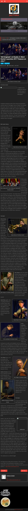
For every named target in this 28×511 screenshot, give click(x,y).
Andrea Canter (11, 65)
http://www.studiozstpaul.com (12, 466)
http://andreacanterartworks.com (14, 480)
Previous (2, 25)
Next (26, 25)
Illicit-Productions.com (18, 509)
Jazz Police (14, 15)
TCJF (2, 63)
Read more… (14, 28)
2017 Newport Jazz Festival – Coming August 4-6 (24, 470)
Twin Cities (7, 63)
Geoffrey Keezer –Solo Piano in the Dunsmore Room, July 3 (4, 470)
